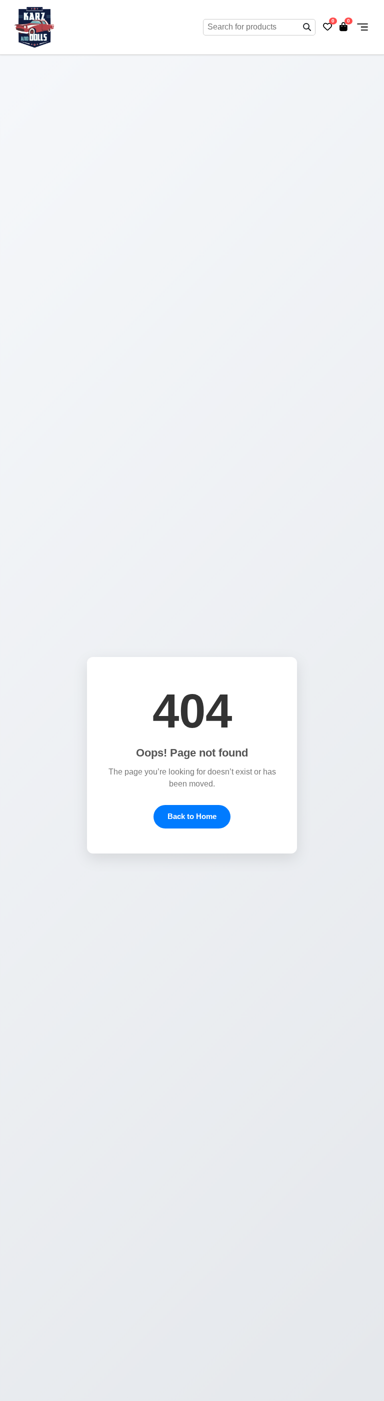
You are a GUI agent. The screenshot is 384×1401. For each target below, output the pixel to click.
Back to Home (192, 816)
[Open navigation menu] (362, 27)
